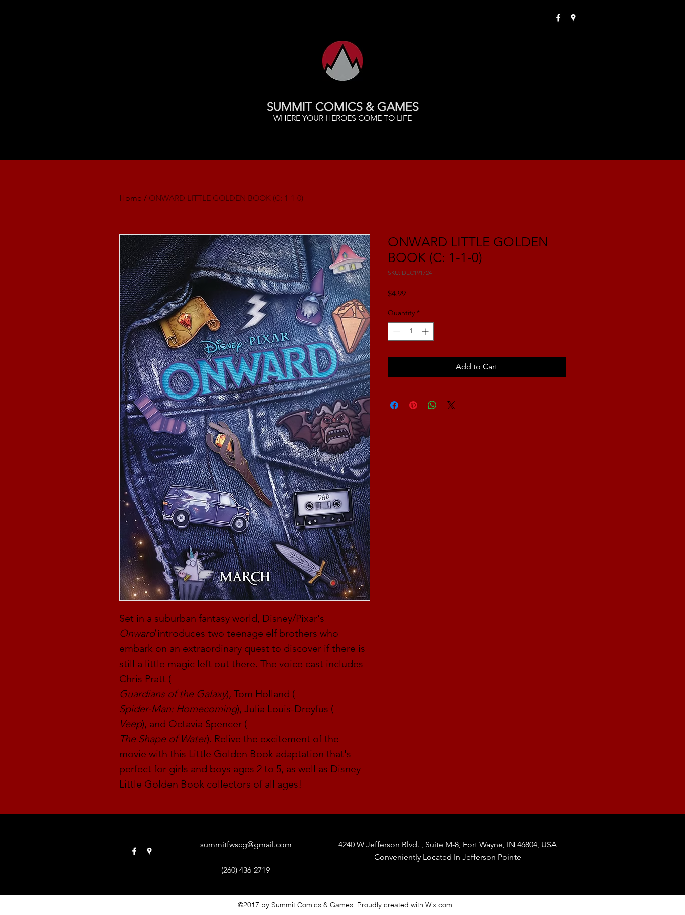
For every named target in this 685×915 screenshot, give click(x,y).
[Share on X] (451, 405)
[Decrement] (395, 331)
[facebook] (558, 18)
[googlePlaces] (573, 18)
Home (130, 198)
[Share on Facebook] (394, 405)
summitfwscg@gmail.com (246, 844)
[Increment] (426, 331)
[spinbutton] (411, 331)
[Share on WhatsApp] (432, 405)
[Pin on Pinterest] (413, 405)
